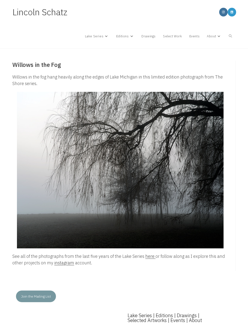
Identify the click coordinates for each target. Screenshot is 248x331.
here (150, 256)
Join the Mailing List (36, 296)
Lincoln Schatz (39, 12)
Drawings (187, 315)
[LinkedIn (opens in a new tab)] (232, 12)
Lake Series (140, 315)
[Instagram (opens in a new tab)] (223, 12)
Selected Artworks (147, 320)
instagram (64, 263)
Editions (164, 315)
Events (177, 320)
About (195, 320)
